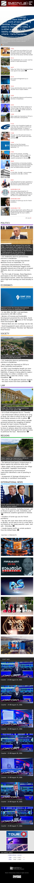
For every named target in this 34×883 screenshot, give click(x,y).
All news (28, 218)
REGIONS (5, 435)
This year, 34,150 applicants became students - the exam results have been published (16, 380)
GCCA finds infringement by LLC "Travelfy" (16, 412)
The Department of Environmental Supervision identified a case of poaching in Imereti (16, 472)
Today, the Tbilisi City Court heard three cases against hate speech (15, 409)
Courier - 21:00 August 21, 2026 (11, 729)
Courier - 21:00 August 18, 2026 (11, 802)
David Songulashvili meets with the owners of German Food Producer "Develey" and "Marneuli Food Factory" (17, 327)
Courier (3, 682)
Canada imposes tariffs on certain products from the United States (16, 529)
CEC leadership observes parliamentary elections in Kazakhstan (14, 257)
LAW (3, 385)
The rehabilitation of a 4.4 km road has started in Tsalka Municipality (14, 357)
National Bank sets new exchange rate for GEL (17, 324)
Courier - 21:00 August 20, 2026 (11, 753)
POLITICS (5, 223)
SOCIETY (5, 333)
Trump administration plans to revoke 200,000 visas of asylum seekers (16, 505)
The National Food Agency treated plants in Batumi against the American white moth (16, 463)
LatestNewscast (16, 840)
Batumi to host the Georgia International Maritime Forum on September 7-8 (15, 261)
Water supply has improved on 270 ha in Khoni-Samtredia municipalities (15, 365)
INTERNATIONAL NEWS (12, 482)
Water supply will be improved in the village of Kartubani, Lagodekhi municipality (16, 467)
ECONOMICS (6, 285)
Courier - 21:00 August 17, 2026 (11, 826)
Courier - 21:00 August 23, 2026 (11, 705)
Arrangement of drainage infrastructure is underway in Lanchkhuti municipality (15, 477)
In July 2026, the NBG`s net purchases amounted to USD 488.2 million (14, 313)
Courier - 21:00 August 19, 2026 (11, 777)
